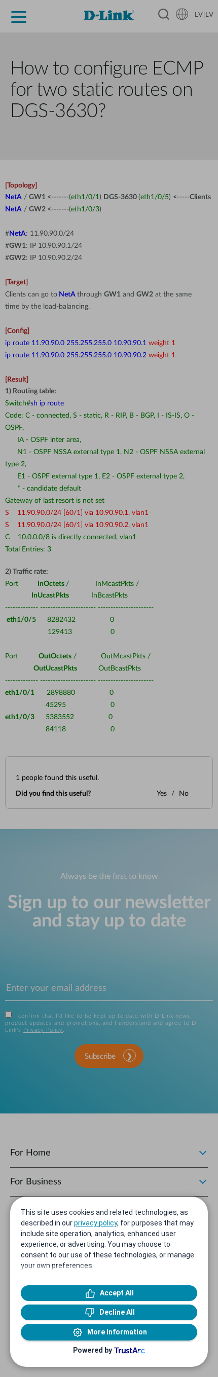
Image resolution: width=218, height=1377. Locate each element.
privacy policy (95, 1223)
